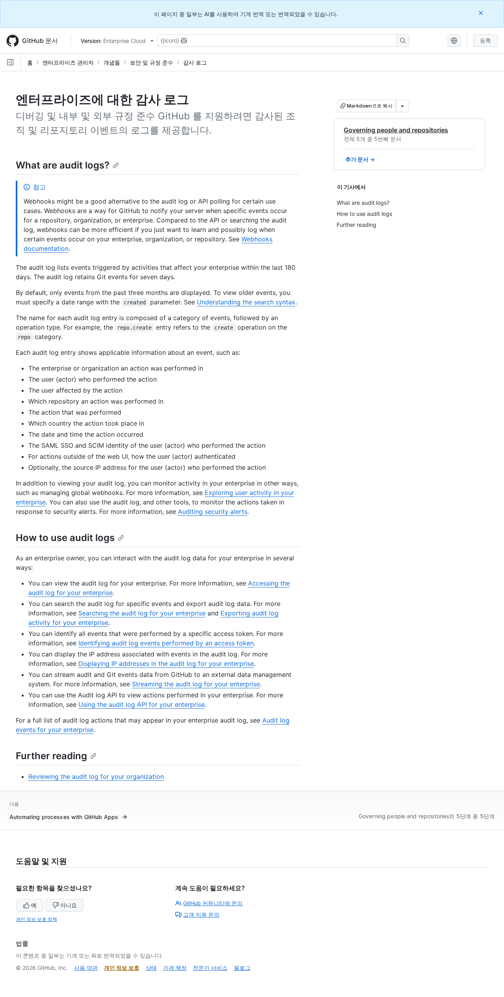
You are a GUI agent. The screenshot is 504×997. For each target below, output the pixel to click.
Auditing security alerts (212, 511)
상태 (151, 967)
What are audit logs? (62, 165)
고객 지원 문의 (201, 914)
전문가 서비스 (210, 967)
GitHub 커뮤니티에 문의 (213, 903)
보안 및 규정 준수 (151, 62)
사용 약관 (86, 967)
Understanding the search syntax (246, 302)
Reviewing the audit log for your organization (96, 776)
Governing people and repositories (396, 130)
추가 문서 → (360, 159)
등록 (485, 40)
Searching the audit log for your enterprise (142, 613)
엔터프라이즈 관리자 (68, 62)
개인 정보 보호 (121, 967)
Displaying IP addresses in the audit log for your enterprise (166, 663)
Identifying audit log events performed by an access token (166, 643)
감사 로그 (195, 62)
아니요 (68, 905)
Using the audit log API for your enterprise (141, 704)
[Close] (481, 12)
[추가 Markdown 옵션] (402, 106)
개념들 (112, 62)
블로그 (242, 967)
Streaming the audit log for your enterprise (196, 684)
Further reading (51, 756)
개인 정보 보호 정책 (36, 919)
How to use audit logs (65, 537)
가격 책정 (175, 967)
